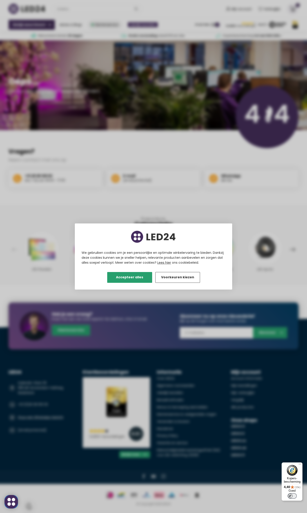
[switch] (292, 496)
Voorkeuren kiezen (177, 277)
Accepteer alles (129, 277)
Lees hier (164, 262)
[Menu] (300, 465)
